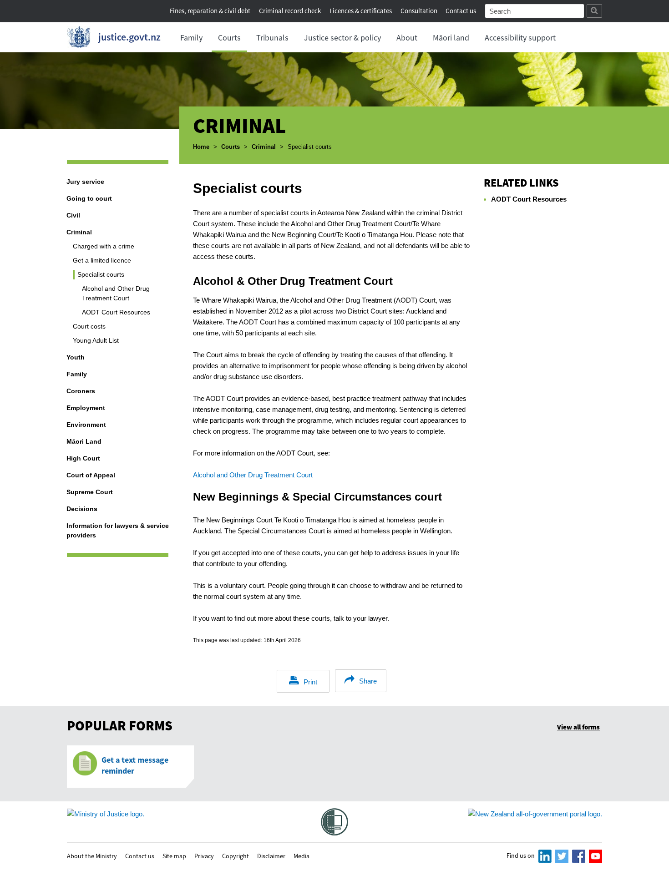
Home (201, 146)
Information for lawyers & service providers (117, 530)
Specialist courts (100, 274)
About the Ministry (92, 855)
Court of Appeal (90, 475)
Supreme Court (89, 492)
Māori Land (83, 441)
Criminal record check (290, 10)
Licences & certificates (360, 10)
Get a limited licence (102, 260)
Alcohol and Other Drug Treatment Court (116, 293)
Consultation (419, 10)
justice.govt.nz (129, 36)
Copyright (235, 855)
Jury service (85, 181)
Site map (174, 855)
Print (310, 682)
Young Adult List (96, 340)
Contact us (461, 10)
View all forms (578, 727)
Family (191, 37)
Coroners (80, 391)
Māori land (451, 37)
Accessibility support (520, 37)
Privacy (204, 855)
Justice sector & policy (342, 37)
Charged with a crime (103, 246)
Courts (229, 37)
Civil (73, 215)
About (406, 37)
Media (301, 855)
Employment (85, 407)
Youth (75, 357)
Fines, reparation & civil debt (210, 10)
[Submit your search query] (594, 11)
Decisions (81, 508)
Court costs (89, 326)
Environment (86, 424)
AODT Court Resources (116, 312)
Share (368, 681)
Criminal (264, 146)
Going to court (89, 198)
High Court (83, 458)
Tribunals (272, 37)
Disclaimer (271, 855)
